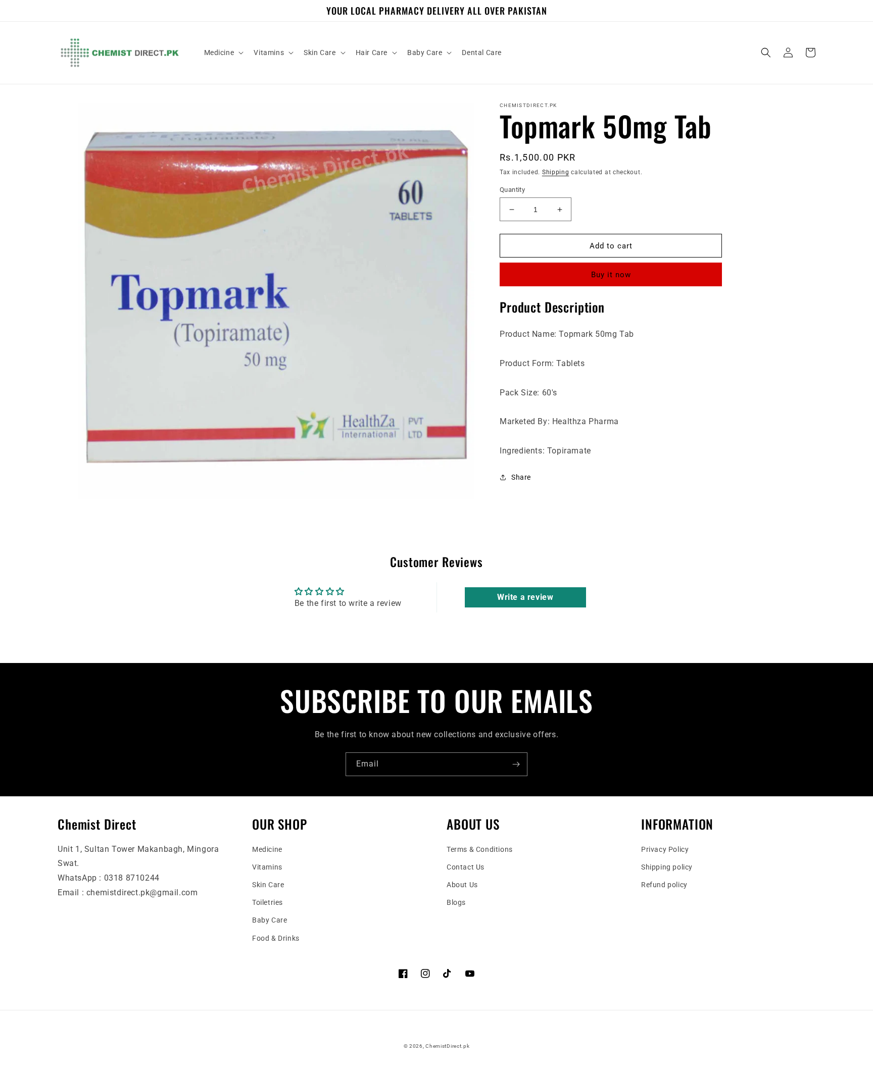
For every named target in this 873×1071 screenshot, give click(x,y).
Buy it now (611, 274)
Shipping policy (667, 867)
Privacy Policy (665, 849)
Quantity (512, 189)
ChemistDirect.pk (447, 1046)
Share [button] (521, 477)
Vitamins (267, 867)
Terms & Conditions (480, 849)
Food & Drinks (276, 938)
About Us (462, 885)
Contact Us (465, 867)
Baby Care (269, 920)
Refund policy (664, 885)
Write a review (525, 597)
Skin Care (268, 885)
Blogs (456, 902)
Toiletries (267, 902)
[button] (223, 52)
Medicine (267, 849)
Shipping (555, 172)
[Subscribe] (516, 764)
